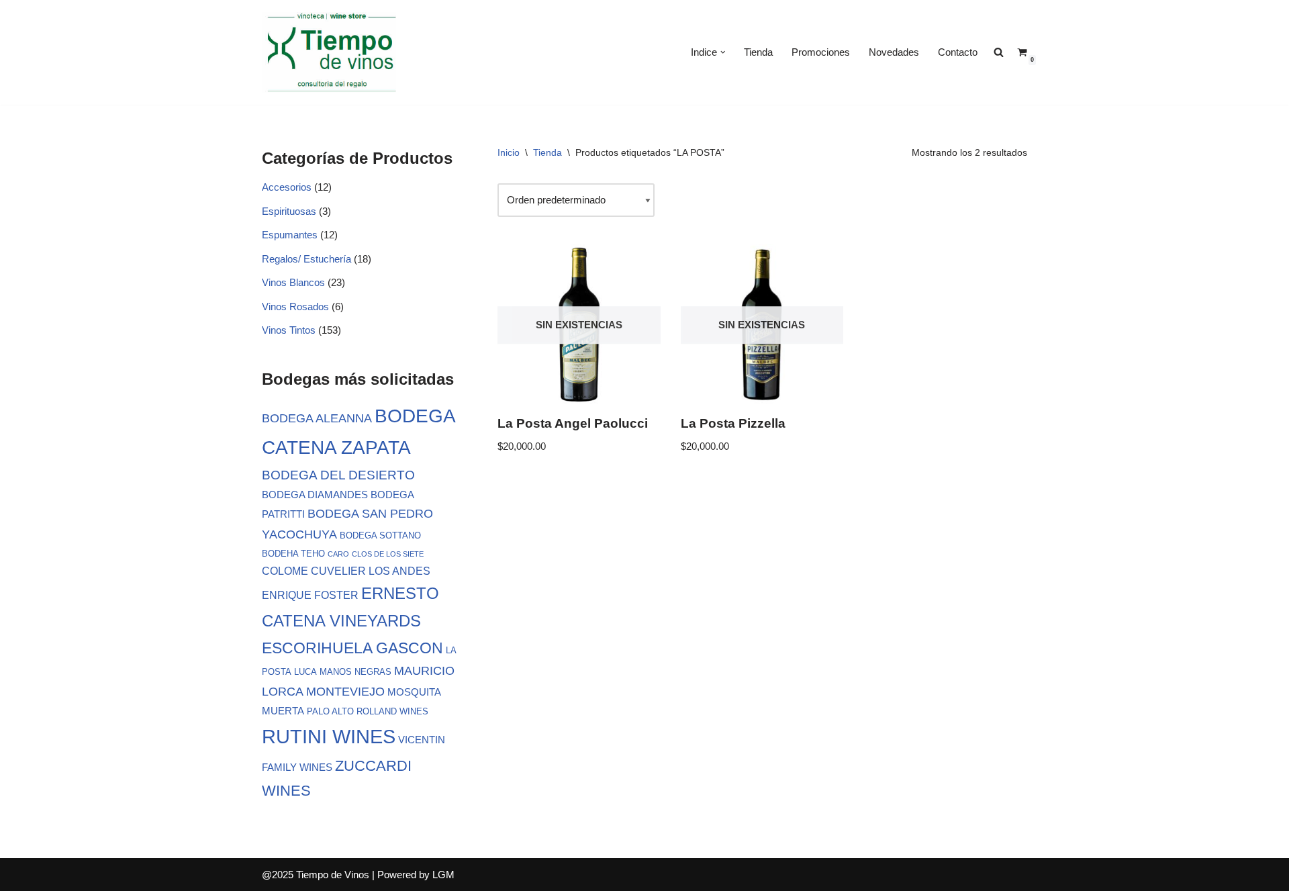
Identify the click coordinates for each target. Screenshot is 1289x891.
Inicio (508, 152)
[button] (723, 52)
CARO (338, 554)
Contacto (957, 52)
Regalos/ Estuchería (306, 259)
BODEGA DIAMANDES (315, 494)
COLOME (285, 571)
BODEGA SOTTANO (380, 535)
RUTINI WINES (328, 736)
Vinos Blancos (293, 282)
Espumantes (290, 234)
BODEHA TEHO (293, 554)
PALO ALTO (330, 711)
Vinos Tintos (289, 330)
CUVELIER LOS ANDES (370, 571)
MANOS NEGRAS (355, 672)
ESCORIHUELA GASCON (352, 648)
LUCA (305, 672)
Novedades (894, 52)
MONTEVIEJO (345, 691)
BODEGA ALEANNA (317, 418)
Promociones (821, 52)
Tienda (758, 52)
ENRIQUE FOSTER (310, 595)
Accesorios (287, 187)
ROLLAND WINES (392, 711)
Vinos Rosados (295, 306)
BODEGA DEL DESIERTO (338, 474)
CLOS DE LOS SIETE (388, 554)
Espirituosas (289, 211)
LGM (443, 874)
